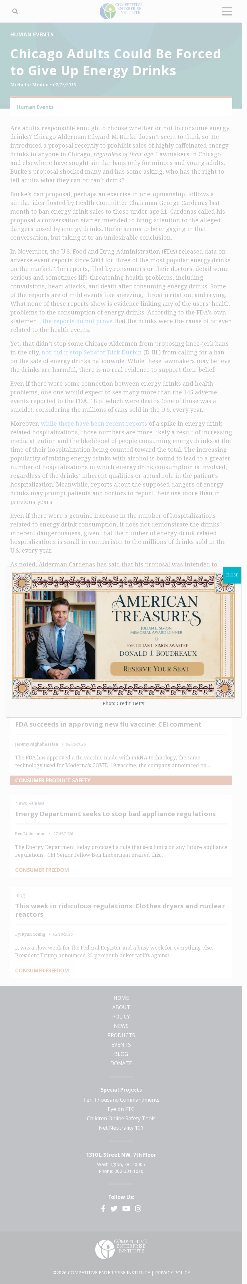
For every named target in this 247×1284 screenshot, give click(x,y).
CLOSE (231, 575)
